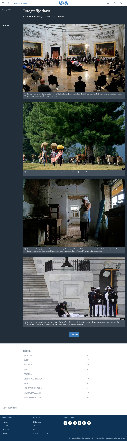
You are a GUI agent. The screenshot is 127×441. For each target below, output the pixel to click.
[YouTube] (108, 3)
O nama (5, 422)
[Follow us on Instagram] (75, 423)
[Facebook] (121, 3)
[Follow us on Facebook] (65, 423)
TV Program (37, 422)
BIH (34, 430)
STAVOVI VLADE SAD (40, 433)
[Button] (6, 26)
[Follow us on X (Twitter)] (70, 423)
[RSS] (84, 423)
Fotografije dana (20, 3)
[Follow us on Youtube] (79, 423)
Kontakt (5, 426)
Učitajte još (74, 334)
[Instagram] (114, 3)
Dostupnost (6, 433)
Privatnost (5, 430)
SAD (34, 426)
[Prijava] (89, 423)
